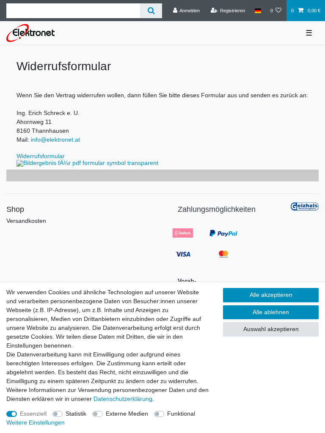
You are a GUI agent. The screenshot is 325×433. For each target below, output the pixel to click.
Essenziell (33, 413)
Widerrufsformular (41, 156)
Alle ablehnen (271, 312)
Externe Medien (127, 413)
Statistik (76, 413)
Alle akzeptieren (271, 294)
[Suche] (151, 10)
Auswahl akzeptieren (271, 329)
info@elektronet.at (55, 139)
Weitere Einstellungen (35, 422)
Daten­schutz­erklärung (123, 398)
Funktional (181, 413)
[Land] (257, 10)
